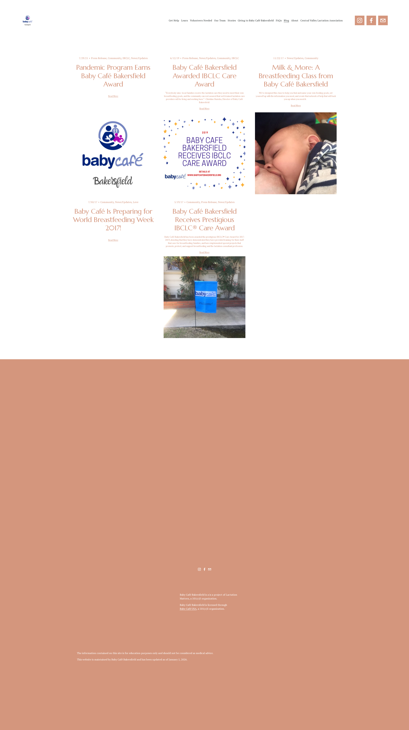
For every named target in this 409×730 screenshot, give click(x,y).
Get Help (174, 20)
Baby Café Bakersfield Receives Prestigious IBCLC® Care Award (204, 219)
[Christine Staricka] (371, 20)
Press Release (99, 58)
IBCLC (126, 58)
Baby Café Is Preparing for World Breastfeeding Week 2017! (113, 219)
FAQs (279, 20)
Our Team (220, 20)
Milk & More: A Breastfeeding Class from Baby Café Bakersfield (296, 75)
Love (135, 202)
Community (114, 58)
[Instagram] (359, 20)
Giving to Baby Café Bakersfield (256, 20)
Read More (113, 96)
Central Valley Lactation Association (321, 20)
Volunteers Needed (201, 20)
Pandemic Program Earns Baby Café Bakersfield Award (113, 75)
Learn (184, 20)
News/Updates (139, 58)
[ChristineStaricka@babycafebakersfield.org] (383, 20)
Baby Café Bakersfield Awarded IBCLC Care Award (204, 75)
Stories (232, 20)
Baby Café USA (188, 608)
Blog (286, 20)
